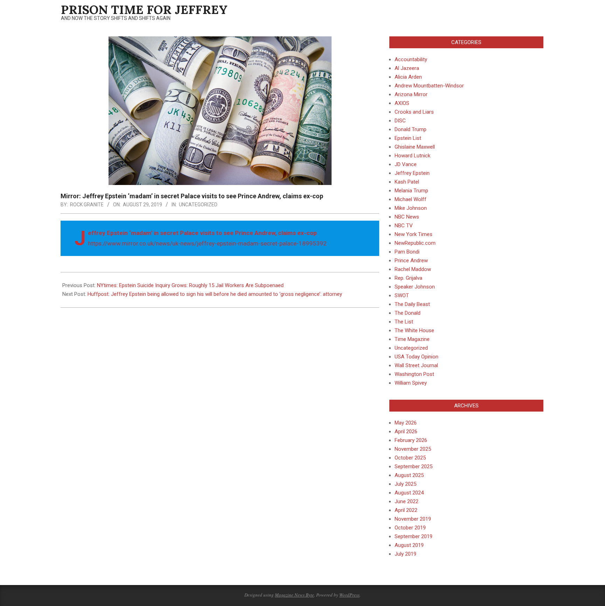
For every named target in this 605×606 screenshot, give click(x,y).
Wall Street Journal (416, 365)
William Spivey (411, 383)
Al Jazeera (407, 68)
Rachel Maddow (413, 269)
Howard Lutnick (412, 155)
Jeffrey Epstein (412, 173)
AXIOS (402, 103)
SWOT (402, 295)
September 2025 (413, 466)
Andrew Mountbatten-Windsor (429, 86)
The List (404, 322)
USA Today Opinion (416, 357)
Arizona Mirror (411, 94)
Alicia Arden (408, 77)
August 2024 (409, 493)
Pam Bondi (407, 252)
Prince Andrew (411, 260)
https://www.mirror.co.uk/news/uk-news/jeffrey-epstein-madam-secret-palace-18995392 (207, 243)
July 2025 (405, 484)
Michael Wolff (410, 199)
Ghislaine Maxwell (415, 147)
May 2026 (406, 423)
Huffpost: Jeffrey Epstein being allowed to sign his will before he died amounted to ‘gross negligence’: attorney (215, 294)
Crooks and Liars (414, 112)
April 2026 (406, 431)
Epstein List (408, 138)
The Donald (407, 313)
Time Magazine (412, 339)
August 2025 (409, 475)
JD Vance (406, 164)
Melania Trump (411, 190)
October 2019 (410, 528)
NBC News (407, 217)
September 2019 (413, 536)
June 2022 (406, 501)
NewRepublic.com (415, 243)
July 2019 (405, 554)
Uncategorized (198, 204)
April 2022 (406, 510)
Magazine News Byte (294, 595)
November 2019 (413, 519)
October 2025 (410, 458)
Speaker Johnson (415, 287)
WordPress (349, 595)
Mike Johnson (411, 208)
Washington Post (414, 374)
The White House (414, 330)
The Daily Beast (412, 304)
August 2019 (409, 545)
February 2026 (411, 440)
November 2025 (413, 449)
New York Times (413, 234)
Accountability (411, 59)
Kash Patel (407, 182)
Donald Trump (410, 129)
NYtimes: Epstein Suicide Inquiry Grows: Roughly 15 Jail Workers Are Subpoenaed (190, 285)
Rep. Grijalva (408, 278)
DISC (400, 120)
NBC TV (404, 225)
